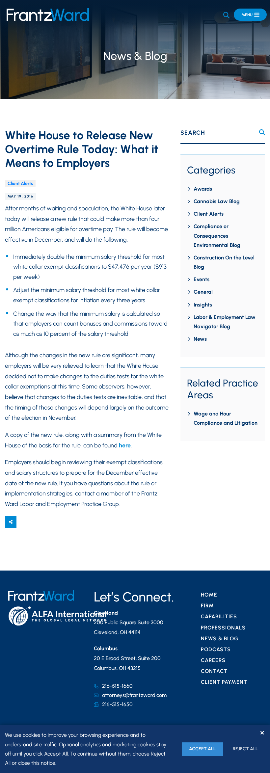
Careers (213, 660)
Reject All (245, 749)
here (125, 445)
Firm (207, 605)
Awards (203, 189)
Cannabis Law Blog (217, 201)
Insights (203, 305)
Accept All (202, 749)
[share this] (10, 522)
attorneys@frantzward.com (134, 695)
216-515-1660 (117, 686)
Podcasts (216, 649)
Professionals (223, 628)
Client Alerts (20, 183)
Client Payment (224, 682)
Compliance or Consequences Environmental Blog (217, 235)
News (200, 339)
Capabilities (219, 616)
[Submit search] (262, 132)
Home (209, 595)
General (203, 292)
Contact (214, 671)
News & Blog (219, 638)
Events (201, 279)
